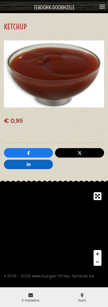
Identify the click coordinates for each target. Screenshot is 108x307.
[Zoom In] (97, 254)
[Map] (54, 229)
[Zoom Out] (97, 262)
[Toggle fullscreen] (97, 196)
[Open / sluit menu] (102, 6)
